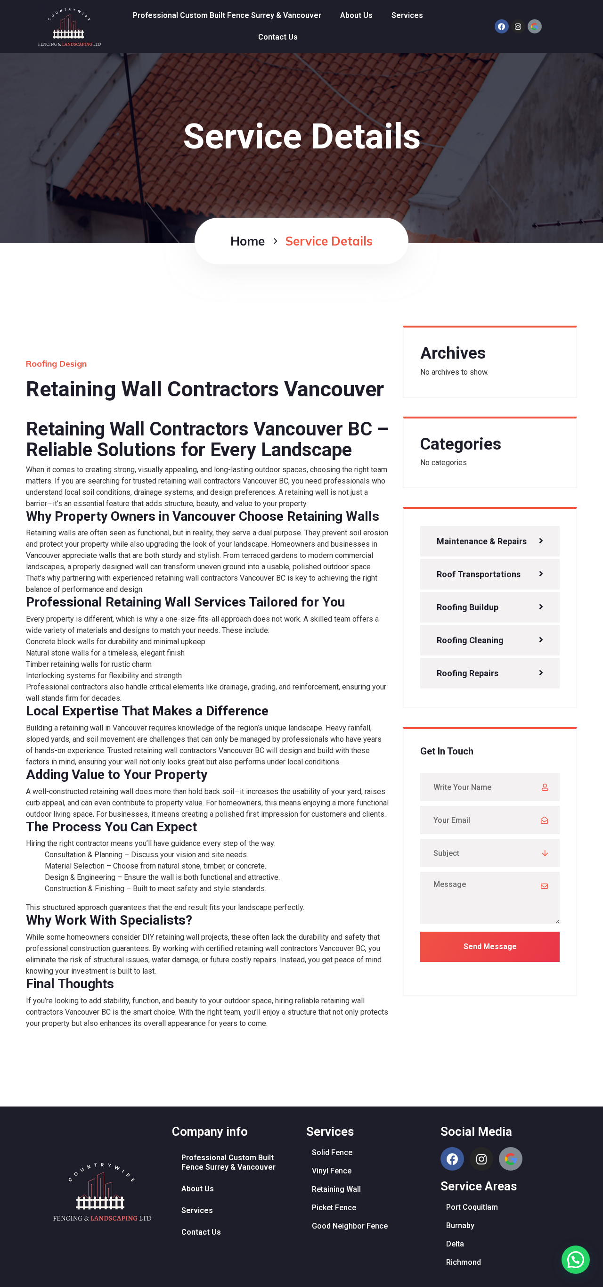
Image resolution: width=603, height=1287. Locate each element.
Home (247, 241)
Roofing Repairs (467, 673)
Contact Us (278, 37)
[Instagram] (518, 26)
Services (407, 15)
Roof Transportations (479, 574)
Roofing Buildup (467, 607)
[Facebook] (502, 26)
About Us (356, 15)
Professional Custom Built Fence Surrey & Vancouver (227, 15)
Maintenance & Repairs (482, 541)
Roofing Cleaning (470, 640)
